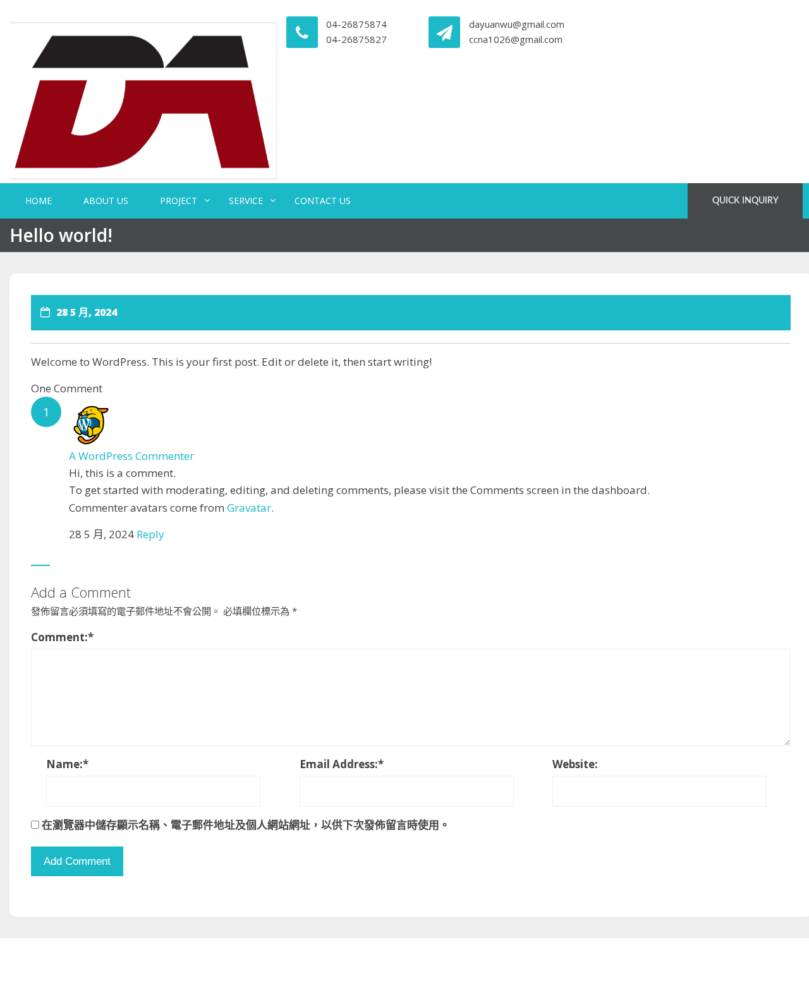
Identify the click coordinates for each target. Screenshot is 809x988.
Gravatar (249, 507)
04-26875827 (356, 39)
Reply (150, 534)
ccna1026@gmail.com (516, 39)
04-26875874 (356, 24)
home (38, 201)
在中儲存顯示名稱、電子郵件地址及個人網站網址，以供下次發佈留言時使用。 (246, 824)
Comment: (62, 637)
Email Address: (342, 764)
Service (246, 201)
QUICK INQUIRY (745, 200)
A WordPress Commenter (131, 456)
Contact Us (323, 201)
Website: (575, 764)
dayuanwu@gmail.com (516, 24)
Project (178, 201)
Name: (67, 764)
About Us (105, 201)
